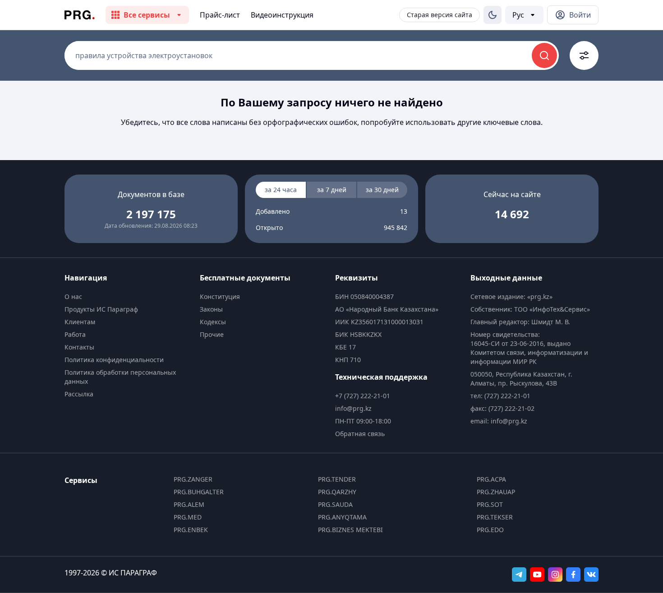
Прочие (212, 334)
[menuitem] (128, 296)
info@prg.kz (353, 408)
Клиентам (79, 321)
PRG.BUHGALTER (199, 491)
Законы (211, 309)
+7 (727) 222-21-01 (362, 395)
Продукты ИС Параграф (101, 309)
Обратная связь (360, 433)
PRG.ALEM (189, 504)
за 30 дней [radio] (382, 189)
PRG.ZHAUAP (496, 491)
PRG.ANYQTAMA (342, 517)
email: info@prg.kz (498, 421)
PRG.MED (188, 517)
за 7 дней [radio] (331, 189)
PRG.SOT (490, 504)
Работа (75, 334)
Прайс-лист (220, 15)
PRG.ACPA (491, 479)
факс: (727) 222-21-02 (502, 408)
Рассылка (78, 394)
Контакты (79, 347)
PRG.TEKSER (495, 517)
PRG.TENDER (337, 479)
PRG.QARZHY (337, 491)
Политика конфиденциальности (114, 359)
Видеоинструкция (282, 15)
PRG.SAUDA (335, 504)
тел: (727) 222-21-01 (500, 395)
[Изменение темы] (492, 15)
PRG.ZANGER (193, 479)
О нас (73, 296)
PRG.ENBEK (191, 529)
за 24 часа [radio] (281, 189)
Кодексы (213, 321)
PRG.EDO (490, 529)
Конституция (220, 296)
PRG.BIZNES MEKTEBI (350, 529)
